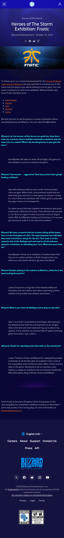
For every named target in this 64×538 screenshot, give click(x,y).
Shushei (8, 109)
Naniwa (8, 103)
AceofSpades (11, 100)
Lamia (8, 112)
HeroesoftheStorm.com (11, 410)
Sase (7, 106)
